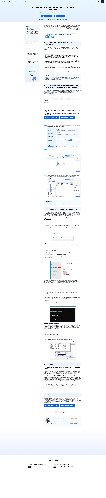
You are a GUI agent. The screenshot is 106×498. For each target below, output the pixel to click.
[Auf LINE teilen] (64, 412)
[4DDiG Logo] (3, 2)
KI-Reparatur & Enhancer (19, 1)
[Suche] (98, 2)
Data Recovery (10, 1)
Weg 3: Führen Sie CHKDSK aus (49, 36)
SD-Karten (54, 98)
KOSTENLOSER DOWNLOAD (52, 117)
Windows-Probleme (64, 19)
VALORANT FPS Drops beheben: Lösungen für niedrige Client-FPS (32, 54)
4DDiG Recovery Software (67, 400)
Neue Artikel (28, 48)
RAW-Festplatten (52, 92)
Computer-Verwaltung (28, 1)
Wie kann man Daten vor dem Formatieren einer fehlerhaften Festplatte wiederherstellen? (59, 33)
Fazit (27, 39)
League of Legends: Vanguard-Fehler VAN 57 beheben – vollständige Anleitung (31, 57)
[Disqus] (53, 441)
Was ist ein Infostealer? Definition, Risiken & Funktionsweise (30, 59)
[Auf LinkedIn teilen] (61, 412)
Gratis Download (32, 71)
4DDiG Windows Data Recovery (51, 91)
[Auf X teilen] (58, 412)
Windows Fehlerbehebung (31, 47)
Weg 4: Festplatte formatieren (49, 37)
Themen (27, 26)
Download (92, 1)
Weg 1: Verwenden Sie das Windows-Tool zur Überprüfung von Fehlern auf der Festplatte (58, 34)
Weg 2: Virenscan (47, 35)
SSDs (48, 98)
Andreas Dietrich (43, 19)
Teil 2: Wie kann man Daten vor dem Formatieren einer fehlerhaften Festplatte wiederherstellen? (32, 32)
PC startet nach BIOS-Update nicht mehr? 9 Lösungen (31, 62)
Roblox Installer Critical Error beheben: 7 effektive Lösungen (31, 51)
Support (36, 1)
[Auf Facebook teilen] (56, 412)
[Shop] (96, 1)
